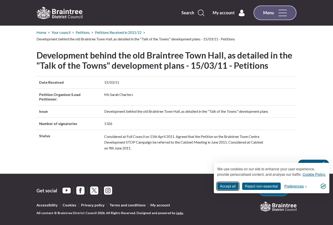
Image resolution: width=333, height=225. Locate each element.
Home (41, 32)
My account (160, 205)
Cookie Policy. (314, 174)
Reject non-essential (261, 186)
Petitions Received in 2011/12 (118, 32)
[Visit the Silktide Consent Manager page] (323, 186)
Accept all (228, 186)
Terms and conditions (127, 205)
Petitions (83, 32)
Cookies (69, 205)
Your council (60, 32)
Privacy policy (93, 205)
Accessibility (47, 205)
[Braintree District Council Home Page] (59, 13)
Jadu (179, 213)
